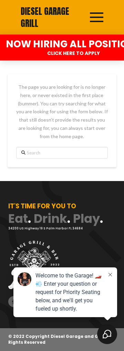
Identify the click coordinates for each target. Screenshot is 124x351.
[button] (96, 17)
